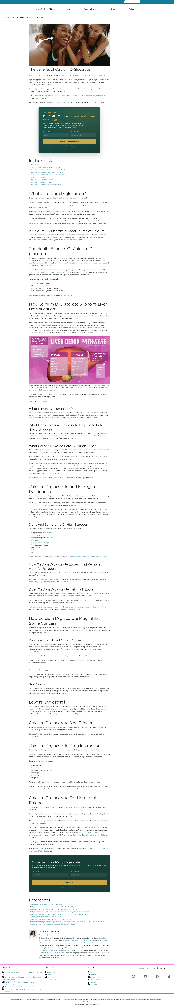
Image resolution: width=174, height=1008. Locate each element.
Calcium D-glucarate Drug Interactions (44, 182)
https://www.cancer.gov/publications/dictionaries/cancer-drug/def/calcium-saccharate (60, 912)
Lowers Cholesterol (38, 177)
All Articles (51, 972)
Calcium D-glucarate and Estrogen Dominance (47, 172)
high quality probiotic (74, 468)
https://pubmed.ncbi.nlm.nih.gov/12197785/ (46, 904)
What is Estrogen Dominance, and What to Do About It (88, 557)
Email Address (75, 131)
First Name (46, 131)
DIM (39, 828)
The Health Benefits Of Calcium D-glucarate (46, 167)
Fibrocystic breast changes (40, 543)
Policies (93, 982)
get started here (54, 473)
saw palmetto (53, 603)
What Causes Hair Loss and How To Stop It (70, 609)
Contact (93, 975)
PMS (32, 552)
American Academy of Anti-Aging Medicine (58, 950)
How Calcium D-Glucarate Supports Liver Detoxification (50, 170)
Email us (94, 984)
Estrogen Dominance (97, 76)
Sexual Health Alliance (81, 943)
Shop (49, 975)
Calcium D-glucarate (36, 235)
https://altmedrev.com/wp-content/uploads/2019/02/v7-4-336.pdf (53, 907)
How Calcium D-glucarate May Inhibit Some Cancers (49, 175)
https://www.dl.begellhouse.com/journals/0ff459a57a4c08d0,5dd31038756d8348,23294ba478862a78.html (66, 922)
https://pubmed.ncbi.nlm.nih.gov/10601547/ (46, 917)
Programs (51, 977)
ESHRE (65, 948)
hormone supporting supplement (46, 579)
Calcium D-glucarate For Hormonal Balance (46, 185)
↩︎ (61, 904)
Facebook (43, 935)
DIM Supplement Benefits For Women (19, 987)
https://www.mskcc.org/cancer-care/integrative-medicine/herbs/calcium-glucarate (59, 914)
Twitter (50, 935)
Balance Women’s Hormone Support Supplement (45, 272)
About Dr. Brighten (54, 979)
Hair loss (34, 550)
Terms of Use (95, 979)
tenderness (49, 538)
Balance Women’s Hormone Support (91, 832)
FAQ (91, 972)
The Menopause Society (79, 948)
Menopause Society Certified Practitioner (80, 940)
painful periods (50, 533)
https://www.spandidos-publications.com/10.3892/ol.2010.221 (52, 919)
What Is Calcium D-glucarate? (41, 165)
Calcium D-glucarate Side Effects (42, 180)
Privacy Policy (95, 977)
